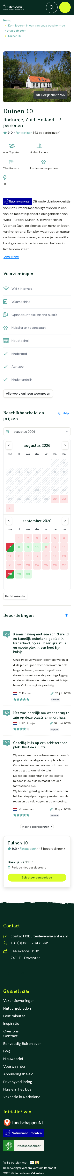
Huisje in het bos (17, 1089)
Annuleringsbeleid (18, 1074)
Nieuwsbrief (13, 1059)
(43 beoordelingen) (46, 133)
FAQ (6, 1051)
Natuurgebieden (17, 1008)
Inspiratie (11, 1023)
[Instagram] (22, 973)
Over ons (11, 1031)
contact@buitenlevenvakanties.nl (39, 936)
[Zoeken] (52, 7)
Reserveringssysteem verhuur (23, 1168)
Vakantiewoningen (19, 1000)
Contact (10, 1036)
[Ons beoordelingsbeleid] (66, 615)
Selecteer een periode (37, 877)
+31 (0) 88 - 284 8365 (30, 942)
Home (7, 20)
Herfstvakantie (15, 596)
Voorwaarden (14, 1066)
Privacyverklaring (17, 1082)
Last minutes (14, 1016)
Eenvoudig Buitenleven (22, 1043)
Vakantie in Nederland (21, 1097)
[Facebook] (9, 973)
